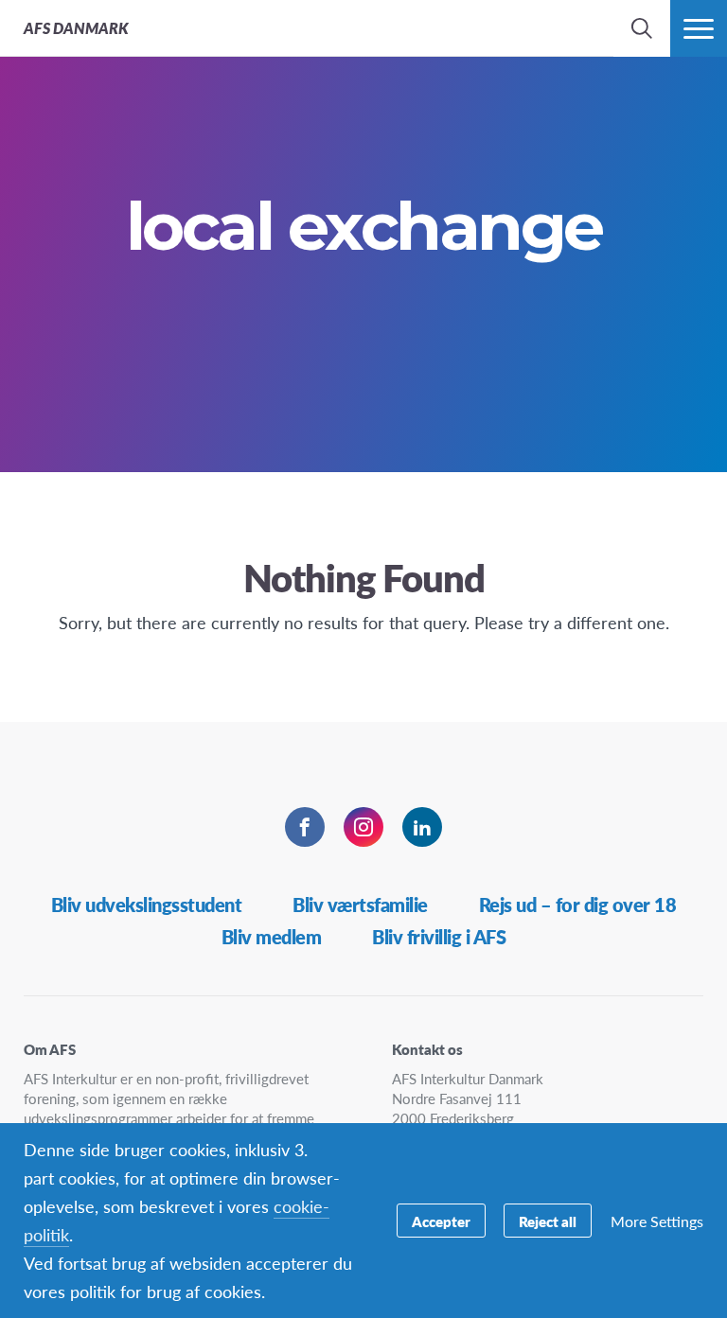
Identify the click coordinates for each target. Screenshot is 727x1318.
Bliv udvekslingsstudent (146, 904)
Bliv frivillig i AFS (438, 936)
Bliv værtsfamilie (360, 904)
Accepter (441, 1221)
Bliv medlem (272, 936)
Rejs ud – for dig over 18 (578, 904)
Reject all (547, 1221)
